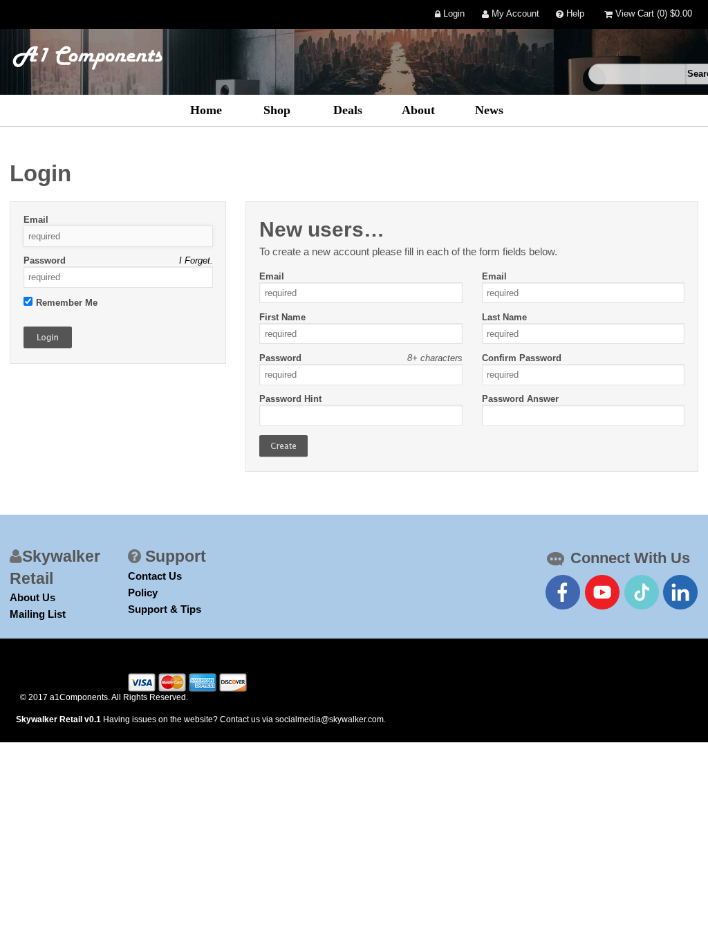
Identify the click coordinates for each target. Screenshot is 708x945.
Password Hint (290, 398)
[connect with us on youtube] (602, 592)
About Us (32, 597)
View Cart (652, 14)
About (418, 110)
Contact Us (155, 576)
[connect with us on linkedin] (680, 592)
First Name (282, 317)
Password (45, 260)
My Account (514, 14)
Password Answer (520, 398)
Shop (276, 110)
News (489, 110)
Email (36, 219)
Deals (347, 110)
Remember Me (66, 302)
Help (573, 14)
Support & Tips (164, 609)
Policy (143, 592)
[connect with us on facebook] (563, 592)
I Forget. (196, 260)
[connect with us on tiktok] (641, 592)
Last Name (504, 317)
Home (206, 110)
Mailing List (38, 614)
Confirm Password (521, 358)
